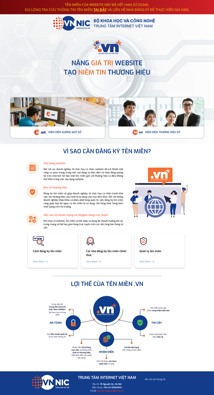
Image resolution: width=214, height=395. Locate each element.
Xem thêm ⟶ (40, 261)
